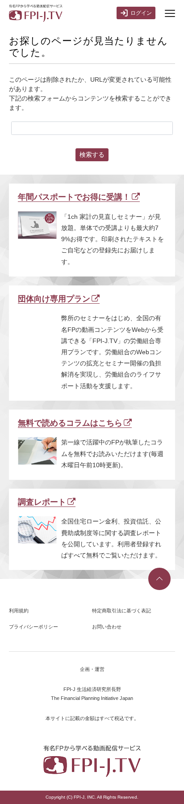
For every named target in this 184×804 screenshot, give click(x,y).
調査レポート (42, 502)
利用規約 (19, 610)
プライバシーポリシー (33, 626)
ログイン (141, 13)
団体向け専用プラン (54, 298)
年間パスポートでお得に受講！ (74, 197)
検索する (92, 154)
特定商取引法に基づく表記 (121, 610)
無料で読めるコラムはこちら (70, 423)
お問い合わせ (106, 626)
